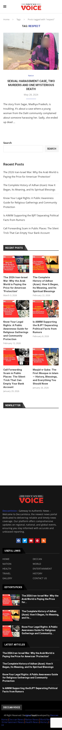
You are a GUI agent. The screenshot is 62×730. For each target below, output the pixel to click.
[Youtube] (31, 540)
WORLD (37, 564)
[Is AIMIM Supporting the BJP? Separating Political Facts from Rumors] (46, 308)
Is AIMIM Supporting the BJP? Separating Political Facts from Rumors (45, 327)
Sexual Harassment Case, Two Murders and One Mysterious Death (31, 85)
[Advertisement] (31, 454)
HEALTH (6, 569)
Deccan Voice (11, 707)
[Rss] (43, 540)
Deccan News (16, 719)
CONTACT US (40, 578)
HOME (5, 559)
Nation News (32, 719)
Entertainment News (13, 722)
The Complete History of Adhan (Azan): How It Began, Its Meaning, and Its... (40, 614)
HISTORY (37, 573)
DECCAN (37, 559)
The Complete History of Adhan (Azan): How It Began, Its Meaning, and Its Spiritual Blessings (46, 284)
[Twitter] (24, 540)
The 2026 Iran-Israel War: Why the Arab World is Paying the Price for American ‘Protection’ (15, 284)
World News (46, 719)
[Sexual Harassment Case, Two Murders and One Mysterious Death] (31, 51)
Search (7, 142)
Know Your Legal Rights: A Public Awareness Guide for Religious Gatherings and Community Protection (30, 202)
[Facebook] (18, 540)
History (44, 722)
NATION (6, 564)
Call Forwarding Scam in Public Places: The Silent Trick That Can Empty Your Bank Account (14, 378)
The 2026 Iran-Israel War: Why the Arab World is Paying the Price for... (40, 598)
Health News (32, 722)
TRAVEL (6, 573)
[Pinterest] (37, 540)
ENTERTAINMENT (42, 569)
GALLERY (7, 578)
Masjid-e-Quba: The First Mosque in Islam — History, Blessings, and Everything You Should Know (45, 376)
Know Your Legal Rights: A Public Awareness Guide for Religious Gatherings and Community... (40, 630)
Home (6, 19)
